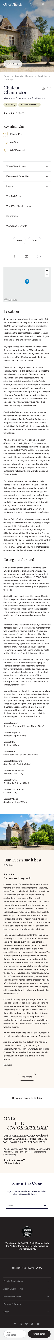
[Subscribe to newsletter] (45, 1204)
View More (27, 1077)
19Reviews (20, 113)
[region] (27, 284)
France (6, 76)
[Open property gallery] (27, 36)
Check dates (39, 1334)
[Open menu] (49, 4)
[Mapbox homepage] (10, 299)
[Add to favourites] (49, 88)
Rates (19, 240)
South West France (24, 76)
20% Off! (9, 104)
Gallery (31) (13, 64)
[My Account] (43, 4)
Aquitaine (42, 76)
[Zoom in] (47, 270)
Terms (34, 240)
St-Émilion (8, 79)
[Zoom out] (47, 275)
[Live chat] (39, 256)
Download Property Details (27, 1098)
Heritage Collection (28, 104)
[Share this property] (43, 88)
